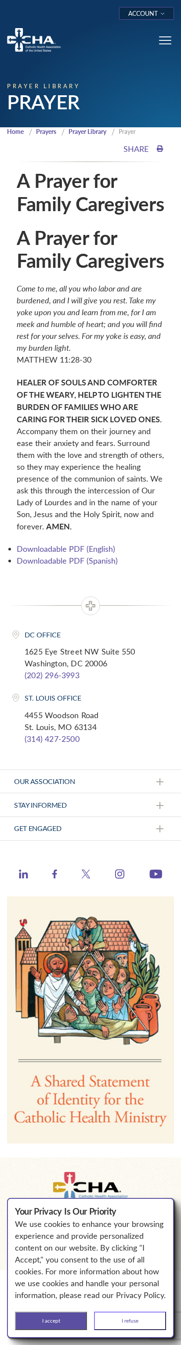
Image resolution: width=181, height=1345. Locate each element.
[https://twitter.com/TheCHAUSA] (85, 875)
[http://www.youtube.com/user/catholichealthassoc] (155, 875)
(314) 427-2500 (52, 739)
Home (15, 131)
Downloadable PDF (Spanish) (67, 560)
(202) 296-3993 (52, 675)
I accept (51, 1320)
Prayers (46, 131)
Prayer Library (87, 131)
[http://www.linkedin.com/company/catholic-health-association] (23, 875)
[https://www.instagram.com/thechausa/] (119, 876)
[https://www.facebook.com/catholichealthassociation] (54, 875)
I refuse (130, 1320)
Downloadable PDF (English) (66, 548)
